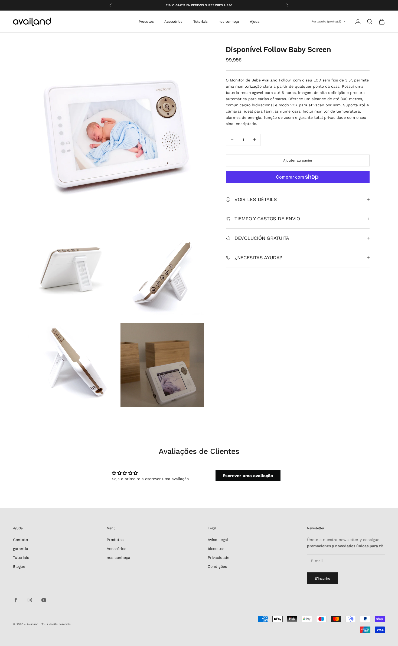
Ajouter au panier (297, 160)
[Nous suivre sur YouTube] (44, 600)
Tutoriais (200, 21)
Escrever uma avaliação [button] (248, 475)
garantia (20, 548)
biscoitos (216, 548)
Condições (217, 566)
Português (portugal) (326, 21)
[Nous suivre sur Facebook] (15, 600)
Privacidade (218, 557)
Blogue (19, 566)
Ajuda (254, 21)
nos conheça (228, 21)
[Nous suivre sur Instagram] (29, 600)
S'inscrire (322, 578)
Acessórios (173, 21)
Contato (20, 539)
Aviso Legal (218, 539)
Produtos (146, 21)
